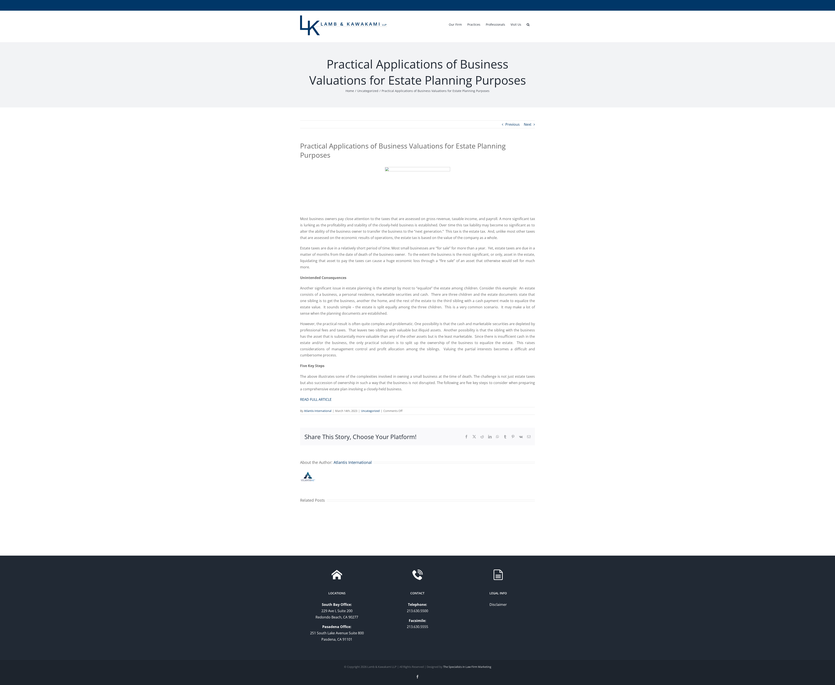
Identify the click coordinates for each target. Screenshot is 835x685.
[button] (528, 24)
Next (527, 124)
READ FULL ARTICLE (316, 399)
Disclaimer (498, 604)
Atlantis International (317, 411)
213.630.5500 (417, 610)
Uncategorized (370, 411)
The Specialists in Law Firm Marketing (467, 667)
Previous (512, 124)
